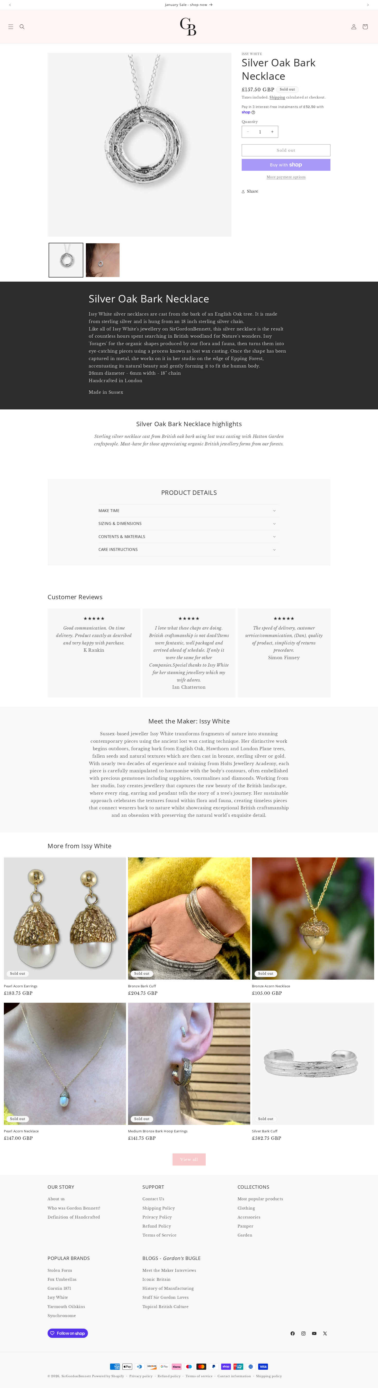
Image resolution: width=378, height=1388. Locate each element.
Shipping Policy (158, 1208)
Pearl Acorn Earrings (21, 986)
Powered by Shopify (108, 1376)
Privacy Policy (157, 1217)
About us (56, 1199)
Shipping (277, 97)
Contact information (234, 1376)
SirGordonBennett (76, 1376)
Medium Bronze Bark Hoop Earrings (158, 1131)
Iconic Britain (156, 1279)
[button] (10, 26)
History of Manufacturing (168, 1288)
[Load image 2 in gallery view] (103, 260)
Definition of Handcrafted (74, 1217)
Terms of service (199, 1376)
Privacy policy (141, 1376)
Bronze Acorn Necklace (271, 986)
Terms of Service (159, 1235)
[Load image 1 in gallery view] (66, 260)
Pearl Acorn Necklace (21, 1131)
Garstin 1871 (59, 1288)
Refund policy (169, 1376)
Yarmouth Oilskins (66, 1306)
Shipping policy (269, 1376)
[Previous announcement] (10, 5)
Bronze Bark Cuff (142, 986)
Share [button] (252, 191)
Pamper (246, 1226)
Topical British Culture (165, 1306)
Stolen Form (60, 1270)
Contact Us (153, 1199)
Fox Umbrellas (62, 1279)
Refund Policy (156, 1226)
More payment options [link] (286, 177)
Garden (245, 1235)
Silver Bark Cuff (264, 1131)
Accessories (249, 1217)
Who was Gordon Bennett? (74, 1208)
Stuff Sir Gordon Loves (165, 1297)
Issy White (58, 1297)
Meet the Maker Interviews (169, 1270)
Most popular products (260, 1199)
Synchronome (62, 1315)
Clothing (246, 1208)
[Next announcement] (368, 5)
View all (189, 1159)
